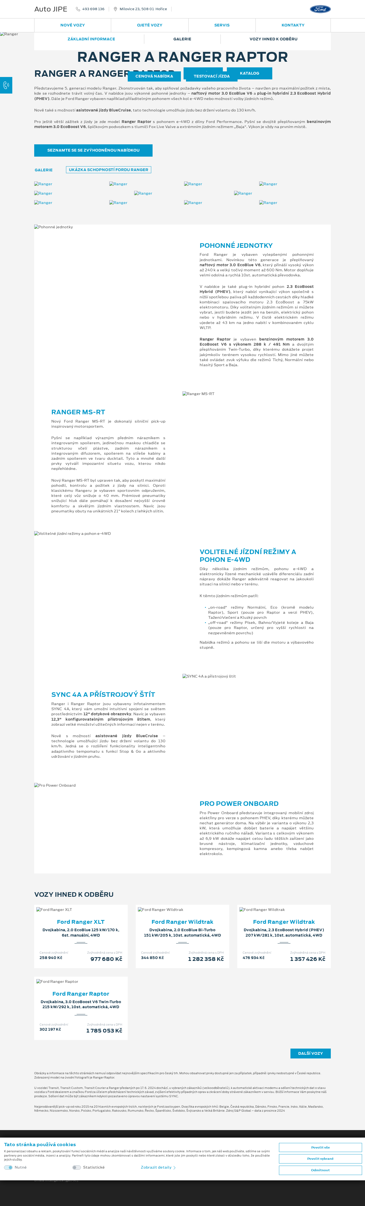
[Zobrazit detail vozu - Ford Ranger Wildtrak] (174, 904)
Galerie (182, 39)
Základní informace (91, 39)
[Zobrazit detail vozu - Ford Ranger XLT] (72, 904)
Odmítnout (320, 1170)
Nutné (21, 1167)
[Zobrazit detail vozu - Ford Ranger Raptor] (72, 976)
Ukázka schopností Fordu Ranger (108, 169)
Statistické (94, 1167)
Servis (222, 25)
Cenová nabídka (154, 76)
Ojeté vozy (149, 25)
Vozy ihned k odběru (273, 39)
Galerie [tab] (44, 170)
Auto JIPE (50, 9)
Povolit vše (320, 1147)
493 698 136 (93, 9)
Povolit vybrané (320, 1159)
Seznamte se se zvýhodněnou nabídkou (93, 150)
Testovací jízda (212, 76)
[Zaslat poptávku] (89, 904)
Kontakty (293, 25)
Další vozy (310, 1053)
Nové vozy (72, 25)
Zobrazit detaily (156, 1167)
